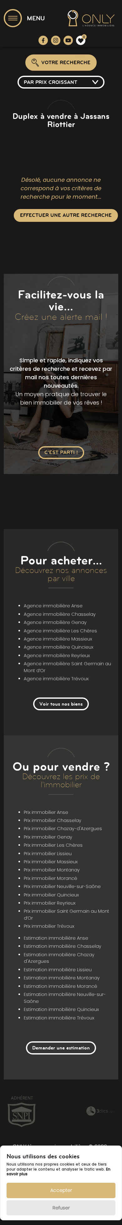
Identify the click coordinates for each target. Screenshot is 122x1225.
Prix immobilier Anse (46, 812)
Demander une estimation (61, 1047)
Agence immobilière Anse (53, 606)
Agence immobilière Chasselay (60, 614)
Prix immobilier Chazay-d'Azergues (63, 828)
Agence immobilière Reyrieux (57, 655)
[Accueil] (91, 18)
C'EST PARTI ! (61, 452)
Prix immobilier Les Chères (53, 845)
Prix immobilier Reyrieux (49, 903)
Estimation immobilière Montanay (62, 978)
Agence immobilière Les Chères (60, 631)
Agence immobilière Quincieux (58, 647)
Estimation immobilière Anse (56, 938)
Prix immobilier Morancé (50, 878)
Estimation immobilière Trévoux (59, 1018)
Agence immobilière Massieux (58, 639)
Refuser (61, 1207)
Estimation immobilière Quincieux (61, 1009)
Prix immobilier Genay (48, 837)
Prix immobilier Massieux (51, 862)
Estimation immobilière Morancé (60, 986)
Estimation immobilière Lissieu (58, 970)
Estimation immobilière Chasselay (62, 946)
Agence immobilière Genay (55, 622)
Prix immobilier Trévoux (49, 926)
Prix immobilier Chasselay (52, 820)
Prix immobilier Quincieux (51, 895)
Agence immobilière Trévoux (56, 679)
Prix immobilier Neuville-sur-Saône (62, 886)
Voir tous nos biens (61, 704)
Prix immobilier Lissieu (48, 853)
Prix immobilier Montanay (52, 870)
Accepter (61, 1190)
